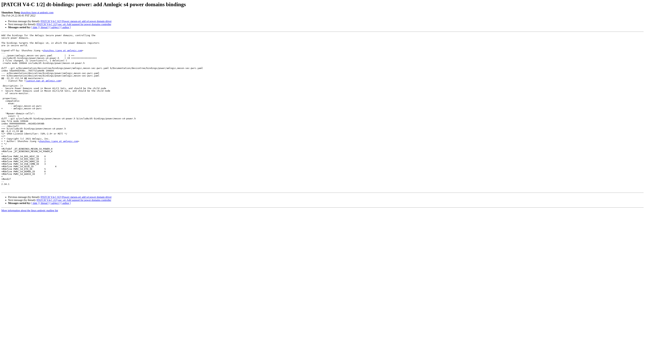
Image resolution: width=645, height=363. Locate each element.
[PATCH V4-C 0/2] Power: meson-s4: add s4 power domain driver (76, 21)
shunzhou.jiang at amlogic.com (36, 12)
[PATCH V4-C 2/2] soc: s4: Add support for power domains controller (73, 24)
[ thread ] (44, 27)
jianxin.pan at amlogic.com (43, 80)
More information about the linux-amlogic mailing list (29, 210)
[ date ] (35, 27)
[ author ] (66, 27)
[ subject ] (55, 27)
